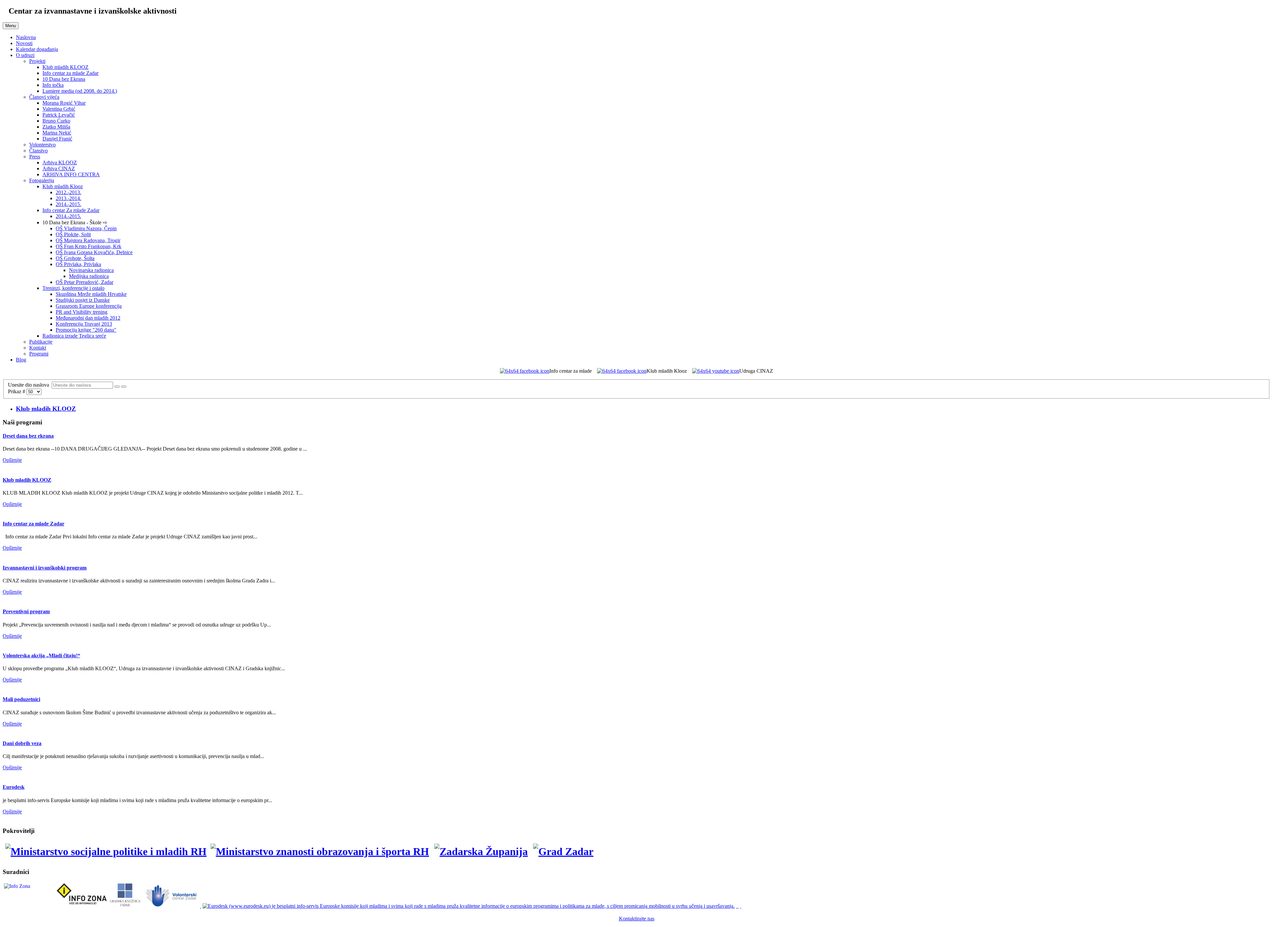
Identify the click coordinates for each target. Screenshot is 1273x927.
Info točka (53, 85)
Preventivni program (26, 611)
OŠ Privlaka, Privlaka (78, 264)
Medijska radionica (89, 276)
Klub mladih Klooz (62, 186)
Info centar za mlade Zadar (70, 73)
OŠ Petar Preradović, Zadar (84, 282)
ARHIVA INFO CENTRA (71, 174)
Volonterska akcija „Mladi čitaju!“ (41, 655)
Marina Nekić (56, 133)
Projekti (37, 61)
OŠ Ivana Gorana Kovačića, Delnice (94, 252)
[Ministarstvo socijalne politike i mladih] (105, 851)
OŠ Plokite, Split (73, 234)
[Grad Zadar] (563, 851)
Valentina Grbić (58, 109)
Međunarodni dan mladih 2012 (88, 318)
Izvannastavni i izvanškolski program (45, 568)
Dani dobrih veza (22, 743)
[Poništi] (123, 387)
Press (34, 156)
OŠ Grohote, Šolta (75, 258)
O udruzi (25, 55)
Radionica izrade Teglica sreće (74, 336)
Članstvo (38, 150)
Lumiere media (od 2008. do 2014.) (79, 91)
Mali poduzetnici (21, 699)
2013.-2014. (68, 198)
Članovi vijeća (44, 97)
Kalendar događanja (37, 49)
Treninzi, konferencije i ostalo (73, 288)
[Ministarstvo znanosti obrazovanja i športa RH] (320, 851)
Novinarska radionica (91, 270)
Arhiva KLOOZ (59, 162)
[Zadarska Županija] (481, 851)
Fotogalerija (41, 180)
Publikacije (40, 342)
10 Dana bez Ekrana (63, 79)
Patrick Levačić (58, 115)
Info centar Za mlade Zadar (70, 210)
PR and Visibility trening (81, 312)
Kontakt (37, 348)
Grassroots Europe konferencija (89, 306)
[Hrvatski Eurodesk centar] (469, 906)
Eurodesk (14, 787)
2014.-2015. (68, 204)
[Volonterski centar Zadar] (172, 906)
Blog (21, 359)
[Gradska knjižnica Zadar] (125, 906)
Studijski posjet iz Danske (83, 300)
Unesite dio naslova (30, 385)
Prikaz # (17, 391)
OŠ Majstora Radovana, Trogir (88, 240)
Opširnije (12, 460)
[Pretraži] (117, 387)
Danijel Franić (57, 138)
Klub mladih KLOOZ (65, 67)
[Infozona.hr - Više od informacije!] (740, 906)
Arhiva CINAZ (58, 168)
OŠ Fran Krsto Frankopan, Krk (88, 246)
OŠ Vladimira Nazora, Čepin (86, 228)
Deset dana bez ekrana (28, 436)
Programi (38, 353)
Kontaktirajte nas (636, 918)
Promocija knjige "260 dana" (86, 330)
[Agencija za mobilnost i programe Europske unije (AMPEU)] (738, 906)
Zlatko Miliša (56, 127)
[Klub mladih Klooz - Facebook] (621, 371)
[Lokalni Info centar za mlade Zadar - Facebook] (524, 371)
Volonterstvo (42, 144)
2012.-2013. (68, 192)
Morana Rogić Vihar (64, 103)
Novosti (24, 43)
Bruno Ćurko (56, 121)
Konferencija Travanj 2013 (84, 324)
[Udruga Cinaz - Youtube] (715, 371)
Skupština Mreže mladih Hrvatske (91, 294)
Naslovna (26, 37)
